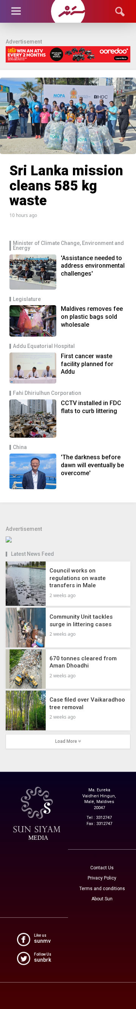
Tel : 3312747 (99, 817)
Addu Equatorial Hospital (44, 346)
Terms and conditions (102, 888)
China (20, 447)
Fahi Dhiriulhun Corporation (47, 393)
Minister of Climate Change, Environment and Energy (68, 245)
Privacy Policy (102, 878)
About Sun (102, 898)
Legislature (27, 299)
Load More (66, 741)
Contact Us (102, 867)
